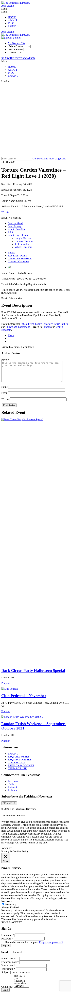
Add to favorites (16, 229)
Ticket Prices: (9, 278)
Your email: (8, 968)
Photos (11, 252)
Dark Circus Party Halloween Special (33, 670)
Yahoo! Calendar (23, 247)
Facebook (13, 781)
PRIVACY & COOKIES (21, 765)
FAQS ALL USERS (18, 756)
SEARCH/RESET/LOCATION (18, 58)
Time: (4, 195)
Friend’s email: (10, 962)
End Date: (7, 189)
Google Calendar (23, 238)
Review (5, 359)
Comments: (7, 986)
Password (7, 938)
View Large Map (57, 158)
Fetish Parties (61, 323)
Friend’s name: (10, 958)
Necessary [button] (6, 901)
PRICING (13, 26)
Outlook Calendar (24, 241)
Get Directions (40, 158)
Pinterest (12, 787)
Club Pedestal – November (23, 696)
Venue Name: (8, 200)
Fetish (23, 323)
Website (5, 212)
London (16, 37)
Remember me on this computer (22, 942)
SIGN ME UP (9, 803)
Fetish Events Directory (40, 323)
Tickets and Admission (20, 258)
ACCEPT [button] (6, 848)
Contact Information (18, 261)
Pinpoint (5, 683)
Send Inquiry (14, 226)
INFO (11, 23)
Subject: (5, 972)
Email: (5, 217)
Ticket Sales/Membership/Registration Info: (24, 284)
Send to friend (15, 223)
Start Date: (7, 184)
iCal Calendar (22, 244)
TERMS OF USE (17, 768)
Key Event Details (17, 255)
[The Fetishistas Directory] (15, 2)
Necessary (10, 904)
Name (4, 386)
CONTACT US (16, 762)
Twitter (11, 784)
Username (7, 935)
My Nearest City (16, 43)
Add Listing (7, 5)
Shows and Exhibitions (18, 326)
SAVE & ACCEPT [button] (11, 922)
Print (10, 232)
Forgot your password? (51, 942)
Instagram (13, 790)
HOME (12, 17)
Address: (6, 206)
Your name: (8, 965)
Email (4, 393)
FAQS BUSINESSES (19, 759)
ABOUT (12, 20)
